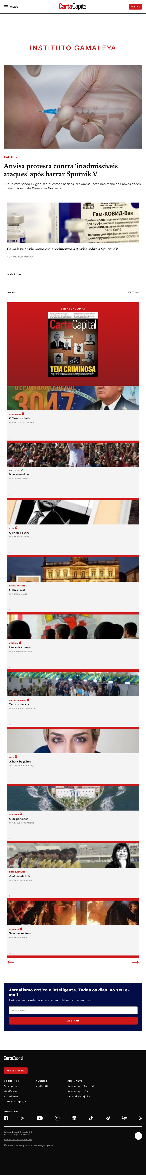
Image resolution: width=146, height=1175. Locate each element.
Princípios (10, 1086)
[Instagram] (57, 1118)
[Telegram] (107, 1118)
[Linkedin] (74, 1118)
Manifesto (10, 1091)
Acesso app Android (80, 1086)
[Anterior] (10, 962)
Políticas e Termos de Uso (18, 1139)
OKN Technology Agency (40, 1146)
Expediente (11, 1096)
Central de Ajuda (78, 1096)
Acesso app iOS (77, 1091)
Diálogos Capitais (15, 1101)
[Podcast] (124, 1118)
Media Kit (42, 1086)
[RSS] (140, 1118)
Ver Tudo (133, 292)
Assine (135, 6)
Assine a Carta (16, 1071)
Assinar (73, 1020)
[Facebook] (6, 1118)
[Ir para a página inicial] (73, 6)
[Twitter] (23, 1118)
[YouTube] (40, 1118)
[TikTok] (90, 1118)
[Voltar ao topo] (138, 1136)
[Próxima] (135, 962)
